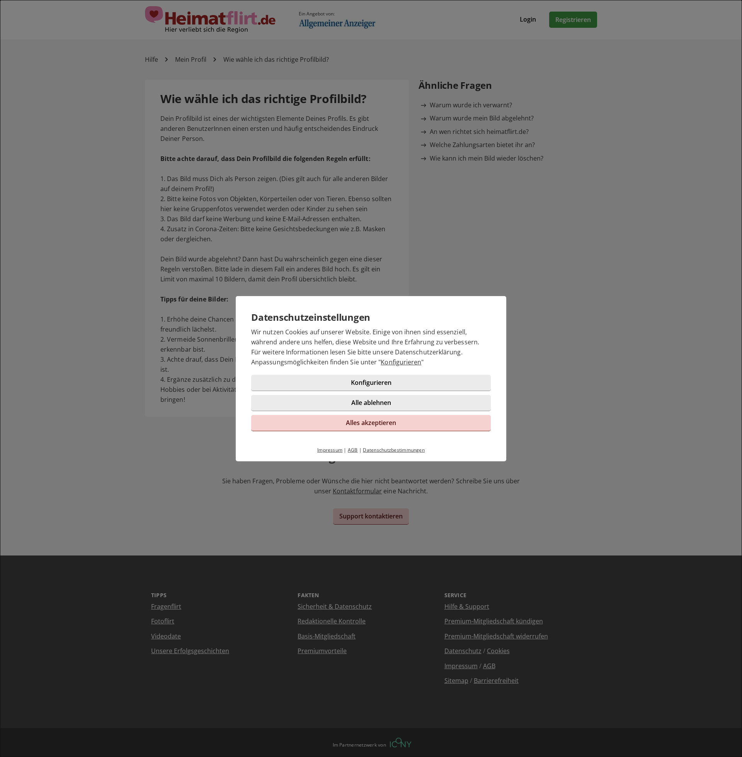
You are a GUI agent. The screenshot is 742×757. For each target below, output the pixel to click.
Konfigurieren (401, 362)
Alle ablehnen (371, 402)
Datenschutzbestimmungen (394, 450)
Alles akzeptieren (371, 422)
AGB (353, 450)
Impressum (329, 450)
